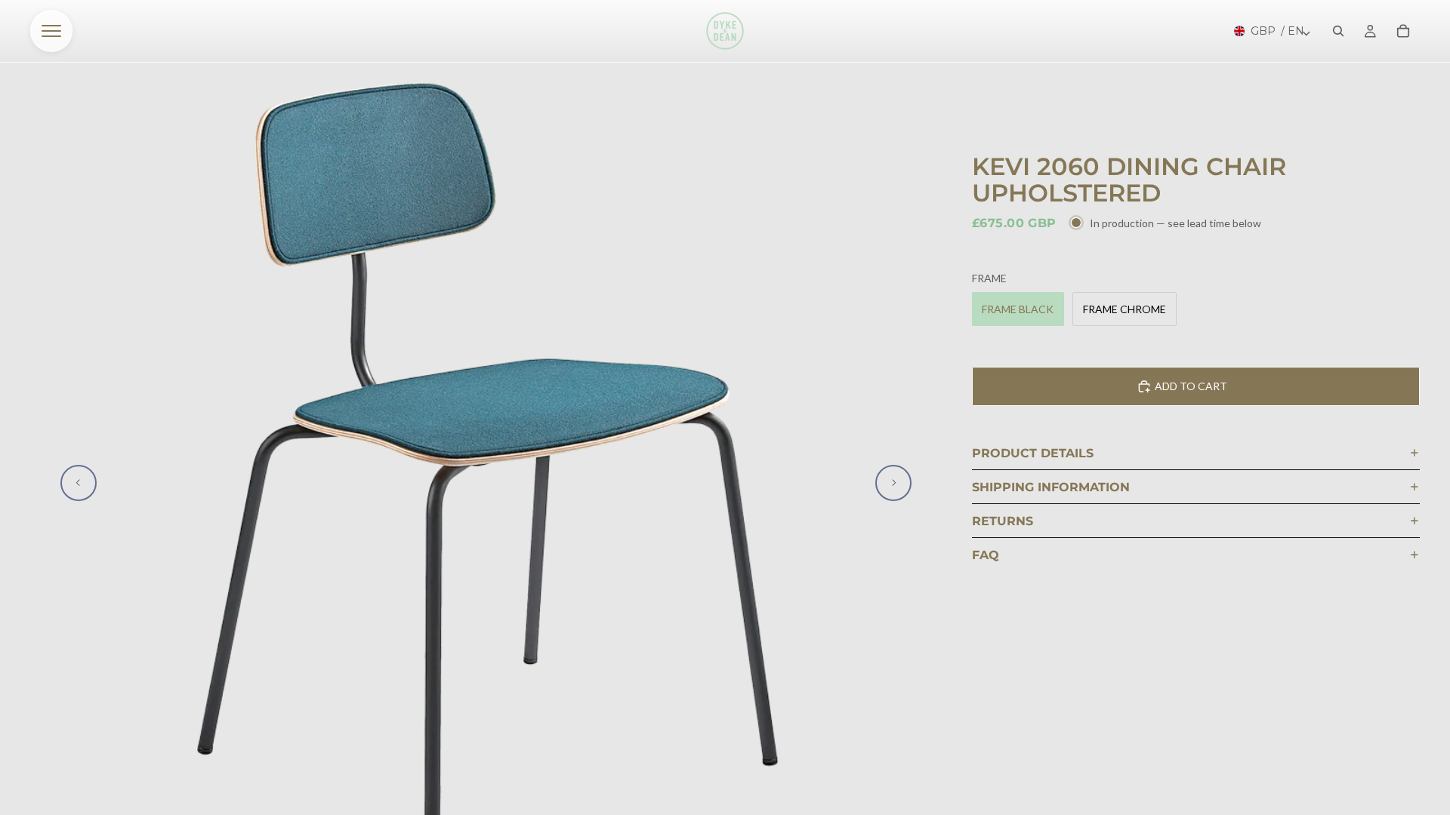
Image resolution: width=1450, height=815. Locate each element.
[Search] (1338, 31)
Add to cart (1191, 386)
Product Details (1033, 453)
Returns (1002, 521)
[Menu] (51, 31)
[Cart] (1403, 31)
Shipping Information (1051, 487)
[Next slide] (893, 483)
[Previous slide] (78, 483)
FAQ (985, 555)
